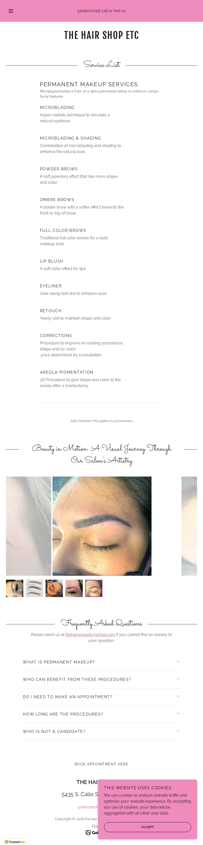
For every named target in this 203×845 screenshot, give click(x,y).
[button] (14, 11)
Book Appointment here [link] (101, 764)
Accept (147, 827)
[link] (101, 37)
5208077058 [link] (88, 10)
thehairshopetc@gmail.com (90, 634)
